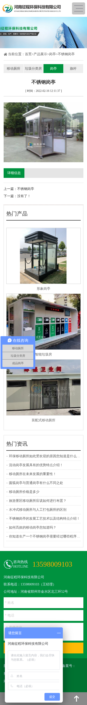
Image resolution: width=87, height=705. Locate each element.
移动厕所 (13, 68)
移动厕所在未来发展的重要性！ (32, 474)
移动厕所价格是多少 (24, 492)
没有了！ (24, 196)
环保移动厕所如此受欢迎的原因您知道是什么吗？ (46, 456)
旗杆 (73, 68)
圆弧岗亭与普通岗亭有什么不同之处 (36, 483)
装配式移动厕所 (43, 420)
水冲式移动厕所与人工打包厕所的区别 (37, 509)
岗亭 (52, 54)
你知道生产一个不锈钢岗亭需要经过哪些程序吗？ (46, 536)
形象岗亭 (43, 288)
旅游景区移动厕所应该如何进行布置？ (37, 501)
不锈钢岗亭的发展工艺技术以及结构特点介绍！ (44, 518)
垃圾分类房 (33, 68)
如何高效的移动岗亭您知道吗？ (32, 527)
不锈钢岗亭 (66, 54)
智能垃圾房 (43, 354)
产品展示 (40, 54)
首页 (28, 54)
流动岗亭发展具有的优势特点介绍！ (36, 465)
